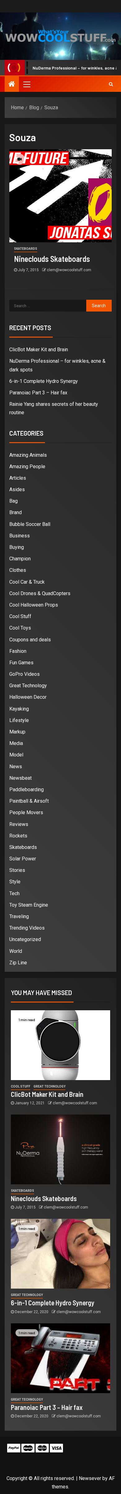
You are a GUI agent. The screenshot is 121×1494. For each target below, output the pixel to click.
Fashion (17, 651)
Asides (17, 489)
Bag (13, 501)
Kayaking (19, 709)
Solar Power (22, 859)
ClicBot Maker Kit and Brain (38, 349)
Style (14, 882)
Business (19, 536)
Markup (17, 732)
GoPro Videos (24, 674)
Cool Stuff (20, 616)
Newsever (90, 1478)
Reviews (18, 824)
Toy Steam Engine (28, 905)
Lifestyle (19, 720)
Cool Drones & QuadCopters (39, 593)
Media (16, 743)
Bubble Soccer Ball (29, 524)
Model (16, 755)
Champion (20, 559)
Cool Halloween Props (33, 605)
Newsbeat (20, 778)
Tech (14, 893)
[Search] (111, 84)
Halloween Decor (28, 697)
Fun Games (21, 663)
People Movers (26, 812)
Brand (15, 512)
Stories (17, 870)
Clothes (17, 570)
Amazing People (27, 466)
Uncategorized (25, 939)
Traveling (19, 916)
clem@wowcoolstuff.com (69, 270)
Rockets (18, 836)
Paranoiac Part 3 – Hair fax (38, 393)
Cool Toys (20, 628)
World (15, 951)
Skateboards (25, 248)
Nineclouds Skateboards (52, 258)
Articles (17, 478)
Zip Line (18, 963)
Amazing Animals (28, 455)
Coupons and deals (30, 640)
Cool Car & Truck (27, 582)
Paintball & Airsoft (29, 801)
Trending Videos (27, 928)
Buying (16, 547)
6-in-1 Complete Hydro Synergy (43, 381)
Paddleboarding (26, 789)
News (15, 766)
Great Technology (28, 686)
